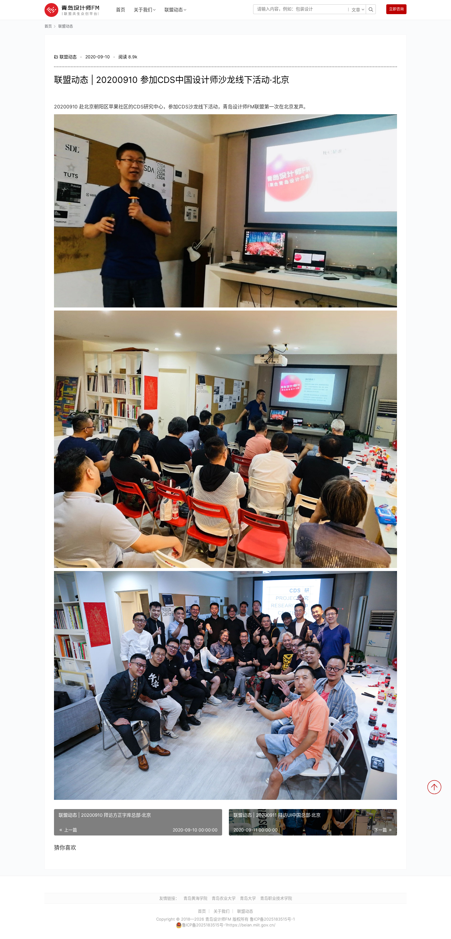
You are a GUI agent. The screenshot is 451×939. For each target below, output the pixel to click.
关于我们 (143, 10)
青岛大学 (248, 898)
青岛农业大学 (224, 898)
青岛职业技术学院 (276, 898)
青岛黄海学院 (195, 898)
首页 (120, 10)
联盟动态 (173, 10)
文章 (356, 10)
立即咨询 (396, 9)
